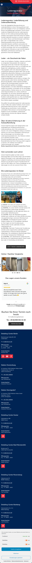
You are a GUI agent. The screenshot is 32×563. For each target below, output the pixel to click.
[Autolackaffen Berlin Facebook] (11, 356)
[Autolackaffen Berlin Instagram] (3, 356)
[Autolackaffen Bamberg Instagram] (3, 525)
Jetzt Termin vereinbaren (16, 247)
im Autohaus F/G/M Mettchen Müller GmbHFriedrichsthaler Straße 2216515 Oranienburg (11, 370)
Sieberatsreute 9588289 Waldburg (5, 479)
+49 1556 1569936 (8, 374)
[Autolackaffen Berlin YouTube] (7, 356)
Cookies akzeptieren (16, 549)
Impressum (26, 561)
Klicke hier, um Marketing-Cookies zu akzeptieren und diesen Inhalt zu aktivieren (11, 196)
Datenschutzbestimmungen (17, 561)
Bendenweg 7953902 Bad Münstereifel (7, 449)
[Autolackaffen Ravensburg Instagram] (3, 496)
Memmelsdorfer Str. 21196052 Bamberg (7, 508)
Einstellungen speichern (16, 557)
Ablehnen (16, 553)
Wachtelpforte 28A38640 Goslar (5, 419)
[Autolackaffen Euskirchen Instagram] (3, 466)
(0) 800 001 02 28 (7, 341)
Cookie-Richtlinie (7, 561)
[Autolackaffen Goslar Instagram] (3, 436)
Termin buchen (16, 324)
